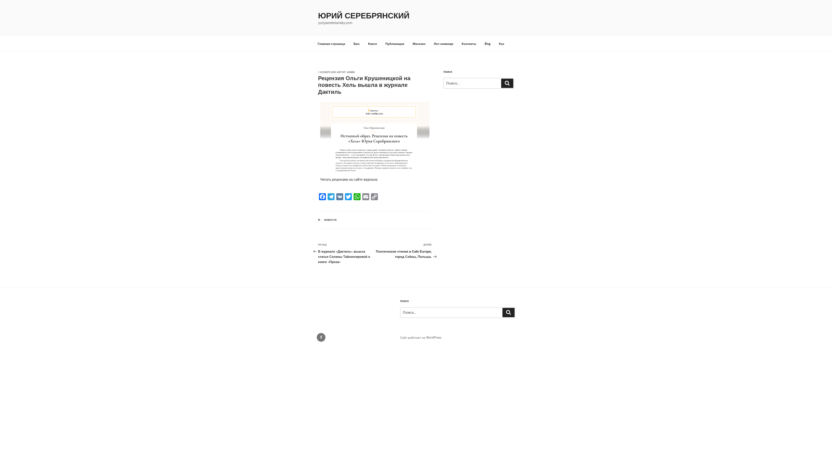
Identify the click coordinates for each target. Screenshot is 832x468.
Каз (501, 43)
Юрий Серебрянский (364, 15)
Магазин (419, 43)
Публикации (394, 43)
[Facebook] (321, 337)
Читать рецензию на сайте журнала (348, 179)
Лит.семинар (443, 43)
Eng (488, 43)
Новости (330, 219)
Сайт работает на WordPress (420, 337)
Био (357, 43)
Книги (372, 43)
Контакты (469, 43)
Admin (351, 72)
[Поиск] (507, 83)
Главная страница (331, 43)
